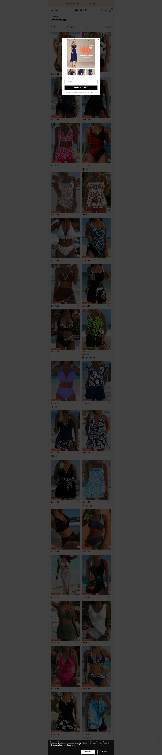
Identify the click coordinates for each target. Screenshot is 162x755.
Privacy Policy (71, 746)
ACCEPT (88, 752)
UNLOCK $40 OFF (81, 88)
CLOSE (104, 752)
